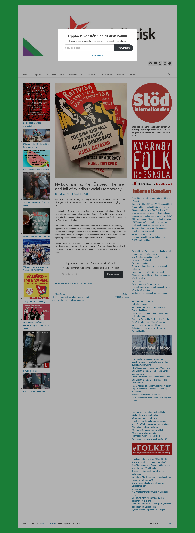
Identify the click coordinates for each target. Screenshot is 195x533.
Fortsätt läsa (97, 55)
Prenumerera (124, 48)
